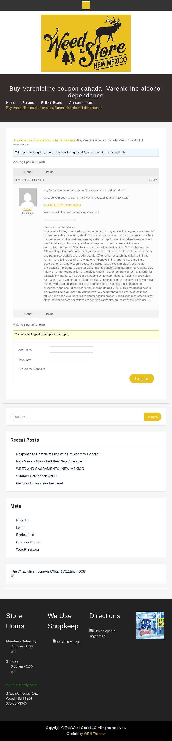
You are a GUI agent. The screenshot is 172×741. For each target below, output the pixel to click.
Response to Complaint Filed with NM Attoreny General (57, 454)
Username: (25, 349)
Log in (20, 527)
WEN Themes (94, 734)
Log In (141, 378)
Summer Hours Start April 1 (37, 476)
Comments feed (28, 542)
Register (22, 520)
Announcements (64, 140)
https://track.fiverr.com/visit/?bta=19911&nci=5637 (48, 571)
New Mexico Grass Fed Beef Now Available (49, 461)
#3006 (153, 179)
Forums (27, 140)
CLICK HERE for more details (62, 205)
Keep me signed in (33, 369)
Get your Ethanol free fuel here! (39, 483)
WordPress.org (27, 549)
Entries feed (25, 535)
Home (16, 140)
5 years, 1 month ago (97, 152)
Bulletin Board (43, 140)
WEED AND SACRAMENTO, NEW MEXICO (50, 469)
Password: (24, 360)
